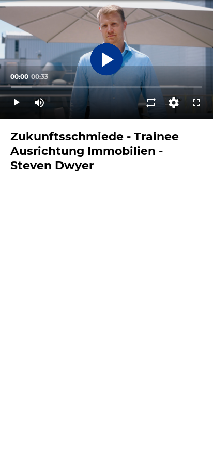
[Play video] (16, 102)
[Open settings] (174, 102)
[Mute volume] (39, 102)
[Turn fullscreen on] (196, 102)
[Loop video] (151, 102)
